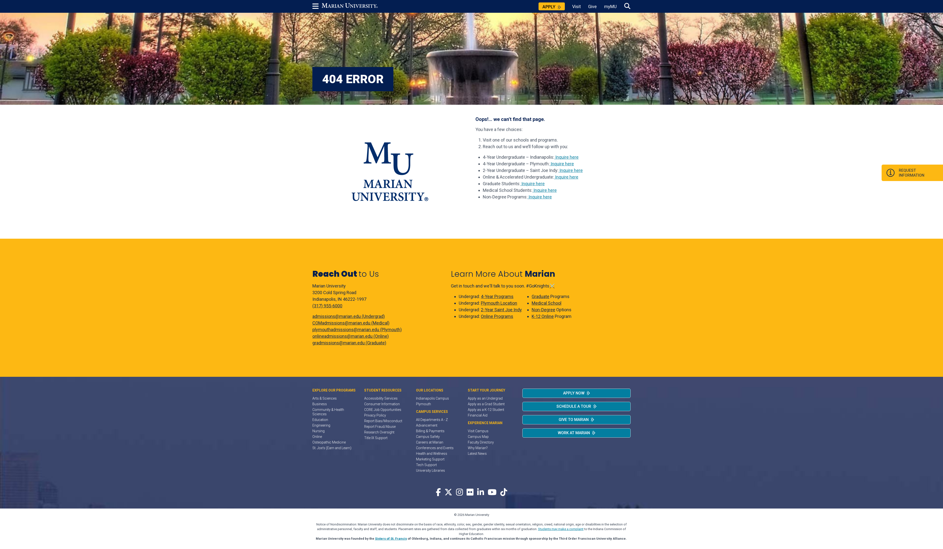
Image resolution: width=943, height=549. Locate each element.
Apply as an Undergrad (485, 398)
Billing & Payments (430, 431)
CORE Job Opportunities (382, 410)
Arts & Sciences (324, 398)
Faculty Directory (481, 442)
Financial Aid (477, 415)
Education (320, 420)
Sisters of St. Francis (391, 538)
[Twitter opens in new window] (448, 492)
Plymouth (423, 404)
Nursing (318, 431)
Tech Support (426, 465)
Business (319, 404)
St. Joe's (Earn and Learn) (331, 448)
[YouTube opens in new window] (492, 492)
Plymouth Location (499, 303)
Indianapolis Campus (432, 398)
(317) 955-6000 (327, 305)
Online (317, 437)
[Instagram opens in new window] (459, 492)
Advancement (426, 425)
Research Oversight (379, 432)
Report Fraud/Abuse (380, 427)
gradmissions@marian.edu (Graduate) (349, 342)
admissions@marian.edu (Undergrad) (348, 316)
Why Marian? (478, 448)
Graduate (540, 296)
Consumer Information (382, 404)
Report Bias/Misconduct (383, 421)
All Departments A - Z (432, 420)
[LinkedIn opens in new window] (480, 492)
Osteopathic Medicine (329, 442)
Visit (576, 6)
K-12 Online (543, 316)
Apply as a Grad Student (486, 404)
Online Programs (497, 316)
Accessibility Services (381, 398)
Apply (548, 6)
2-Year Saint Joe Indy (501, 309)
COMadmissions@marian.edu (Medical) (350, 323)
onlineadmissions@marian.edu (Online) (350, 336)
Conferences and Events (435, 448)
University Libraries (430, 470)
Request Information (911, 172)
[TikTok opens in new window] (503, 492)
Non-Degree (543, 309)
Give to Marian (574, 419)
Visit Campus (478, 431)
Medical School (546, 303)
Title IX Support (376, 438)
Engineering (321, 425)
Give (592, 6)
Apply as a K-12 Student (486, 410)
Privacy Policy (375, 415)
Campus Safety (428, 437)
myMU (610, 6)
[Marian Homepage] (350, 6)
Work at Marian (574, 433)
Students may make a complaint (560, 529)
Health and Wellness (431, 454)
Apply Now (573, 393)
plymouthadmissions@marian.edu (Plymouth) (357, 329)
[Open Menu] (317, 6)
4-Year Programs (497, 296)
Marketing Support (430, 459)
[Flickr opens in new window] (470, 492)
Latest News (477, 454)
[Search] (627, 6)
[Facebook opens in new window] (438, 492)
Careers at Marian (429, 442)
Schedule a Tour (573, 406)
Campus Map (478, 437)
